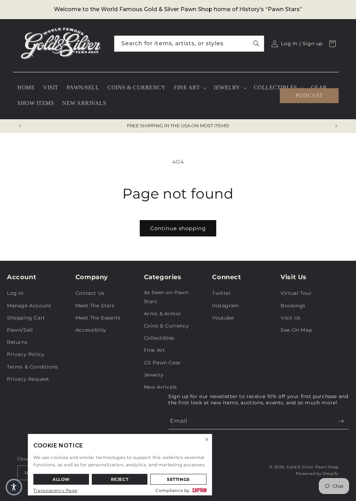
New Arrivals (160, 387)
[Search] (256, 43)
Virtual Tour (296, 293)
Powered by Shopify (317, 473)
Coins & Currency (166, 326)
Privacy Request (28, 379)
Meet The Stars (94, 305)
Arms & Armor (162, 313)
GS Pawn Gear (162, 362)
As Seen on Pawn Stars (166, 296)
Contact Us (90, 293)
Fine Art (154, 350)
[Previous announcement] (19, 125)
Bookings (293, 305)
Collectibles (159, 338)
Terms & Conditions (32, 367)
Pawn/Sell (20, 330)
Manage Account (29, 305)
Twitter (221, 293)
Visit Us (291, 318)
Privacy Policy (25, 354)
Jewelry (154, 375)
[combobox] (189, 43)
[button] (189, 88)
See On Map (296, 330)
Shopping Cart (26, 318)
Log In (15, 293)
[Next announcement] (336, 125)
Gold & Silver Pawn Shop (312, 466)
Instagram (225, 305)
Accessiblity (90, 330)
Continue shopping (178, 228)
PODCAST (309, 95)
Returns (17, 342)
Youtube (223, 318)
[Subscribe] (341, 421)
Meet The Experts (98, 318)
